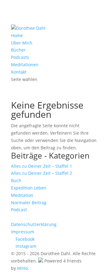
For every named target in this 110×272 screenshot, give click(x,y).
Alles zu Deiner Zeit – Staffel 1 (41, 166)
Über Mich (21, 43)
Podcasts (20, 57)
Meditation (22, 195)
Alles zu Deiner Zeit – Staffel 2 (41, 173)
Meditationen (24, 64)
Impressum (22, 232)
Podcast (19, 210)
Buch (16, 180)
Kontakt (19, 72)
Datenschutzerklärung (34, 224)
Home (17, 35)
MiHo (22, 268)
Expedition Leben (28, 188)
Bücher (18, 50)
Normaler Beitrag (28, 202)
